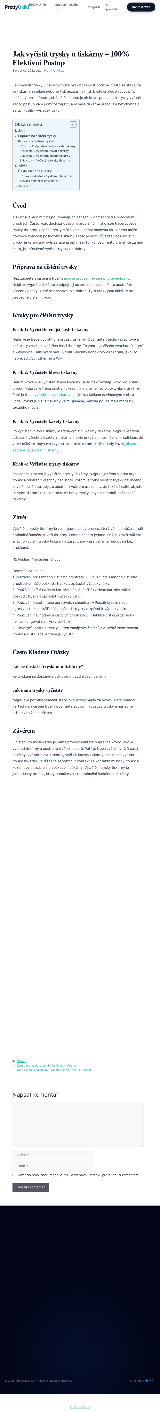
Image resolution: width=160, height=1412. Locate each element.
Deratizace (94, 1259)
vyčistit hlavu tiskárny (52, 395)
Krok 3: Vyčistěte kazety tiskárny (47, 156)
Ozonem (92, 1292)
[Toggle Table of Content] (71, 124)
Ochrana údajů (15, 1345)
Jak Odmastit (95, 1275)
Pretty (17, 7)
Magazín (94, 7)
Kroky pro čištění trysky (36, 141)
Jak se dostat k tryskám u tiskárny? (49, 176)
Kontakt (10, 1337)
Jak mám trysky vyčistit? (42, 181)
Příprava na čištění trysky (37, 136)
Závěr (22, 166)
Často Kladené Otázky (35, 171)
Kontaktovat (141, 7)
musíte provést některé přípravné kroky (96, 278)
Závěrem (24, 186)
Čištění (22, 42)
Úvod (22, 131)
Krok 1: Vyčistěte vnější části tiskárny (50, 146)
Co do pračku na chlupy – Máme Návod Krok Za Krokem (54, 1069)
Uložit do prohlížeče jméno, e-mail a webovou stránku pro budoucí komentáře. (78, 1175)
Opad (90, 1283)
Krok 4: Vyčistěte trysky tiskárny (48, 160)
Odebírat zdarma (121, 1352)
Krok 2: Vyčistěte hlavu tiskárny (47, 151)
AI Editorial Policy (80, 1407)
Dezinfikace (94, 1267)
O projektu (112, 7)
